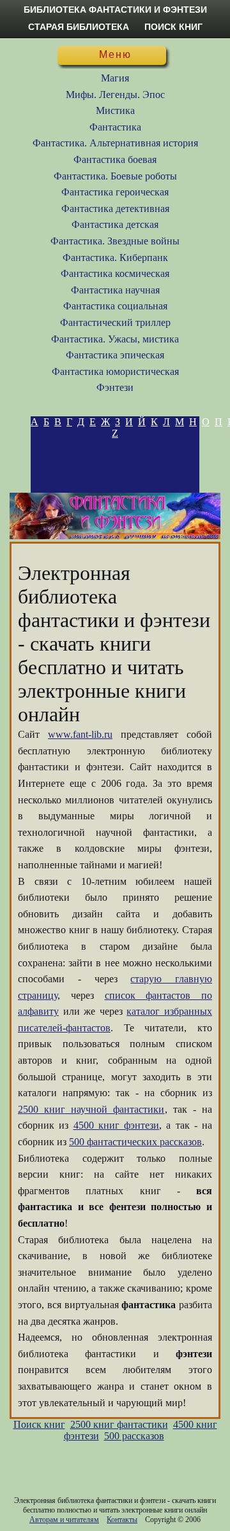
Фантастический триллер (115, 322)
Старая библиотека (78, 27)
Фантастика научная (115, 290)
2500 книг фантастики (119, 1424)
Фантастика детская (115, 224)
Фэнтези (115, 387)
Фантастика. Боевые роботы (115, 176)
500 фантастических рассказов (135, 1141)
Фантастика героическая (115, 192)
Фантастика (115, 127)
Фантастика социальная (115, 305)
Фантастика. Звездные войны (115, 241)
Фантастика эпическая (115, 354)
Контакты (122, 1519)
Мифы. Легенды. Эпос (115, 94)
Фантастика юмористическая (115, 371)
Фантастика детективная (115, 208)
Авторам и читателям (64, 1519)
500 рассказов (134, 1435)
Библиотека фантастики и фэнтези (115, 9)
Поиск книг (173, 27)
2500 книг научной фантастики (91, 1109)
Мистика (115, 110)
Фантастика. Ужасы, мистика (115, 339)
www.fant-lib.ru (80, 734)
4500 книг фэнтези (116, 1125)
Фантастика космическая (115, 273)
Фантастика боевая (115, 159)
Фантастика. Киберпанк (115, 257)
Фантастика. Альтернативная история (115, 143)
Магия (115, 78)
